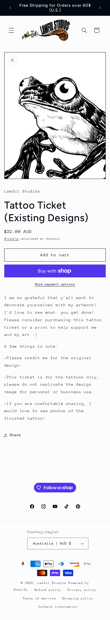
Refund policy (47, 590)
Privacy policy (82, 590)
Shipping (11, 238)
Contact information (58, 606)
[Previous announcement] (10, 8)
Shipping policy (77, 598)
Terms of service (39, 598)
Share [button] (15, 435)
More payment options (55, 284)
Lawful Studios (52, 583)
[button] (11, 30)
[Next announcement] (100, 8)
